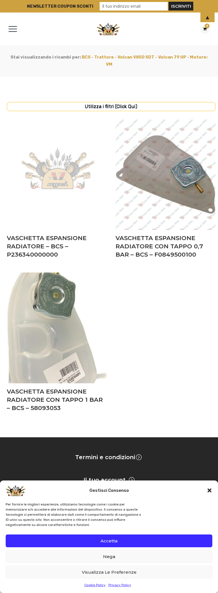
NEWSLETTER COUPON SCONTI (60, 6)
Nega (109, 556)
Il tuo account (104, 480)
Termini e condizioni (105, 457)
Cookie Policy (95, 585)
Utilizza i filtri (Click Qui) (111, 106)
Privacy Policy (119, 585)
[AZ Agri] (108, 29)
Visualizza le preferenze (109, 572)
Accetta (109, 541)
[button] (209, 490)
